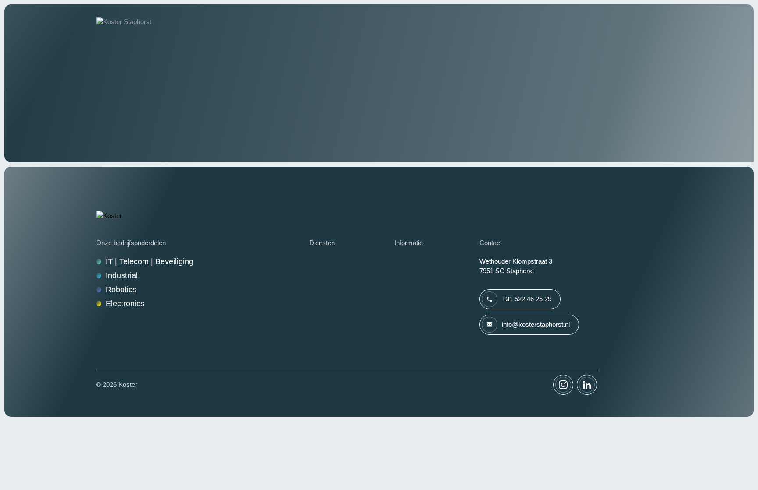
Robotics (121, 289)
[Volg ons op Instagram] (563, 385)
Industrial (122, 275)
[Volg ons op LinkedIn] (587, 385)
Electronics (125, 303)
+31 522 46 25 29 (526, 299)
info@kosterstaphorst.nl (536, 324)
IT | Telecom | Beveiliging (149, 261)
